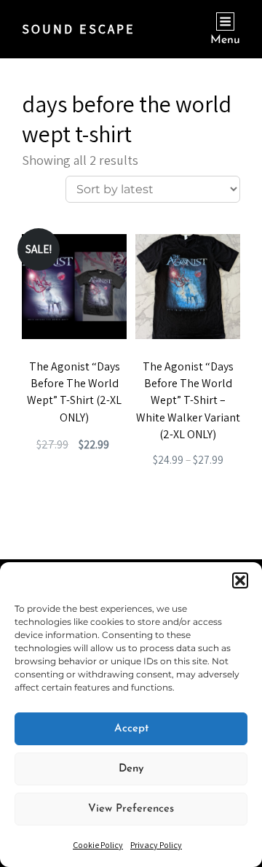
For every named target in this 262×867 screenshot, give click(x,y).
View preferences (131, 809)
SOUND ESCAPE (78, 28)
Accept (131, 728)
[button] (240, 580)
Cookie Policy (98, 844)
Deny (131, 768)
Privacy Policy (156, 844)
